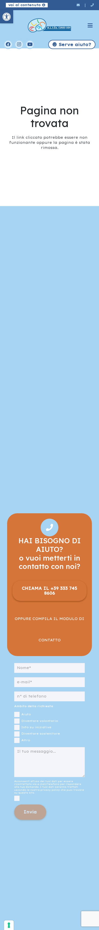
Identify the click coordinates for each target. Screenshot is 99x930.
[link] (6, 16)
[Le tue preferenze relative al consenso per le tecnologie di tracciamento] (9, 925)
